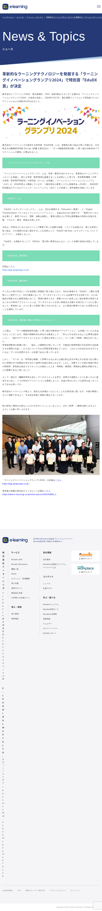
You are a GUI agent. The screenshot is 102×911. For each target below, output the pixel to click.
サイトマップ (75, 890)
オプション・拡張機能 (20, 579)
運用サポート (16, 588)
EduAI (14, 574)
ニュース (46, 584)
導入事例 (15, 614)
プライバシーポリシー (58, 890)
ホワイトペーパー (50, 628)
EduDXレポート (49, 633)
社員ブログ (47, 588)
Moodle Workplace (19, 564)
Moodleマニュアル (51, 604)
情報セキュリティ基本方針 (35, 890)
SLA (19, 890)
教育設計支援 (16, 593)
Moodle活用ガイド (51, 609)
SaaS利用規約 (7, 890)
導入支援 (15, 583)
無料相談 (15, 619)
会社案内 (46, 559)
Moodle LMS (16, 559)
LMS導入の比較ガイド (20, 598)
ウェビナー (47, 624)
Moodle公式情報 (50, 614)
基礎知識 (46, 619)
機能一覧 (15, 569)
